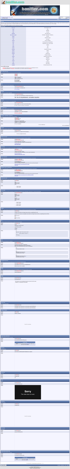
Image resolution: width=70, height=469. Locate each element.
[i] (13, 27)
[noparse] (13, 49)
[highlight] (13, 33)
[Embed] (13, 53)
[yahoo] (13, 63)
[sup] (13, 59)
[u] (14, 27)
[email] (13, 37)
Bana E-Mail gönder (18, 144)
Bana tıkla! (16, 175)
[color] (13, 29)
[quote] (13, 47)
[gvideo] (13, 56)
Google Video (25, 342)
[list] (13, 43)
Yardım (12, 17)
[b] (12, 27)
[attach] (13, 50)
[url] (13, 39)
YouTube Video (25, 457)
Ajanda (58, 19)
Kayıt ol (13, 19)
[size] (13, 30)
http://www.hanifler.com (18, 153)
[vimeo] (13, 60)
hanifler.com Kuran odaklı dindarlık (6, 17)
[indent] (13, 36)
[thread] (13, 40)
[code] (13, 46)
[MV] (13, 57)
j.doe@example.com (18, 143)
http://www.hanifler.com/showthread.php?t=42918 (22, 164)
